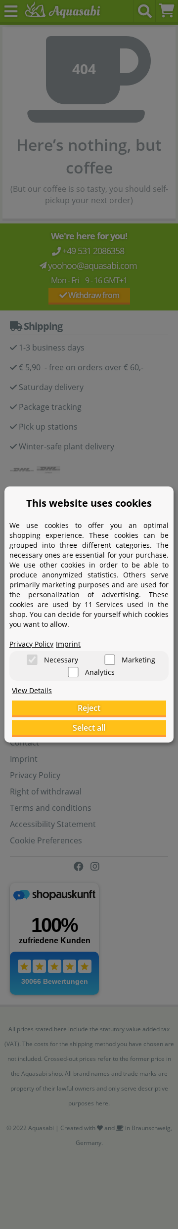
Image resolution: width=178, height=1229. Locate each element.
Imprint (68, 644)
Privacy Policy (31, 644)
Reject (89, 707)
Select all (89, 727)
